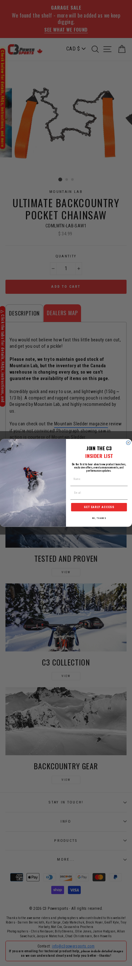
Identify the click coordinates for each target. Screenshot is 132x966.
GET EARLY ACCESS (99, 507)
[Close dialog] (128, 443)
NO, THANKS (99, 518)
